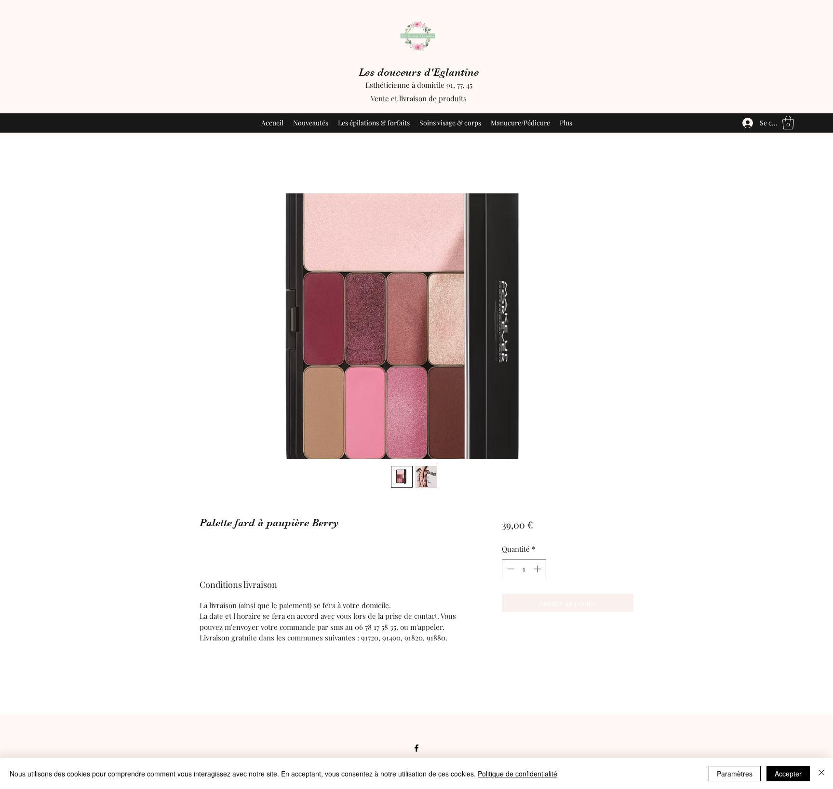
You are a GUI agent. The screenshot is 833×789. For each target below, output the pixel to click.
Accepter (788, 773)
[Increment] (538, 569)
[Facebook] (416, 748)
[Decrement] (509, 569)
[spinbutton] (524, 569)
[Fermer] (821, 773)
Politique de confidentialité (517, 773)
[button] (788, 123)
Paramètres (734, 773)
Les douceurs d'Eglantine (419, 72)
